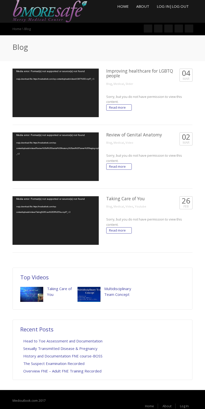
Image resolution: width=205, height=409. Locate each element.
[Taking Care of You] (31, 294)
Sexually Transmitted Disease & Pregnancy (60, 348)
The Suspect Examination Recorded (53, 363)
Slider (129, 84)
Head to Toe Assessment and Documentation (62, 340)
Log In (184, 406)
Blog (109, 84)
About (142, 6)
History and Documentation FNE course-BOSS (62, 355)
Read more (117, 107)
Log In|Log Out (173, 6)
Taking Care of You (125, 198)
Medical (119, 84)
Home (123, 6)
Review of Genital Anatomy (134, 135)
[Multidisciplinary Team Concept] (89, 294)
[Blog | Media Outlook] (49, 11)
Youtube (140, 206)
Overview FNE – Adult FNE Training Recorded (62, 370)
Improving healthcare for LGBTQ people (139, 73)
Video (129, 142)
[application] (55, 93)
